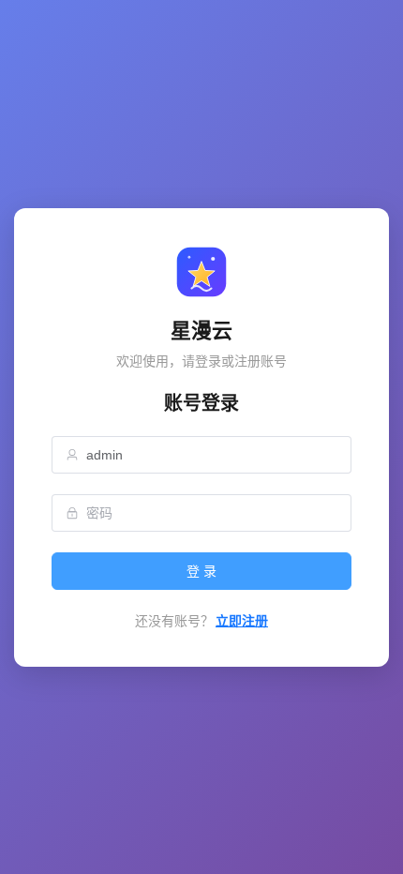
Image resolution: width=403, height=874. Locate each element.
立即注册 (242, 620)
